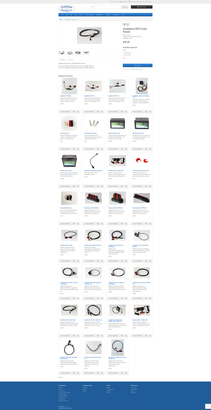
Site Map (85, 391)
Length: (124, 50)
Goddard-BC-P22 (113, 96)
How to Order (62, 391)
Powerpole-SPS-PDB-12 (140, 208)
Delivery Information (63, 401)
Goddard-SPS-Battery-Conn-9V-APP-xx (117, 357)
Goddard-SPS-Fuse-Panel (71, 19)
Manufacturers (99, 14)
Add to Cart (137, 65)
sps (62, 377)
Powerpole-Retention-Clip (141, 170)
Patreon (60, 389)
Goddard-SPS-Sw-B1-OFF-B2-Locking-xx (69, 283)
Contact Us (85, 387)
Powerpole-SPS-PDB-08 (91, 208)
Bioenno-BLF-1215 (138, 133)
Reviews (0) (70, 59)
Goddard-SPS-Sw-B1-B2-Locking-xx (116, 245)
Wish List (133, 391)
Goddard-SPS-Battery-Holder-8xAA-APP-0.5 (115, 320)
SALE (71, 14)
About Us (61, 387)
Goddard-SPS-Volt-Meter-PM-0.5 (141, 245)
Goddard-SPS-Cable (66, 245)
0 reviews (133, 69)
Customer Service (63, 397)
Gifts (76, 14)
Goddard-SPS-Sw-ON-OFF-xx (93, 320)
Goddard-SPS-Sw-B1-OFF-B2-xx (142, 283)
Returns (84, 389)
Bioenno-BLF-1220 (65, 170)
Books (81, 14)
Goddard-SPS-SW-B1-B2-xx (92, 245)
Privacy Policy (62, 399)
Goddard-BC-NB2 (65, 96)
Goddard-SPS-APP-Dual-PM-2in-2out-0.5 (68, 357)
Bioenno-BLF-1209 (114, 133)
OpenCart (66, 406)
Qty (123, 58)
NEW (67, 14)
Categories (107, 14)
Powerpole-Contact (90, 133)
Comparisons (116, 14)
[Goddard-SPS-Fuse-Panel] (89, 35)
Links (123, 14)
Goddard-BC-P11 (89, 96)
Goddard (128, 35)
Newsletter (133, 392)
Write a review (139, 69)
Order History (134, 389)
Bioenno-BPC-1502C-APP (140, 320)
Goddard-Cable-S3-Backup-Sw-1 (141, 96)
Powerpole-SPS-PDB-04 (115, 208)
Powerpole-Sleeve (65, 208)
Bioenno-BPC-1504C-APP (115, 170)
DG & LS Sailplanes (89, 14)
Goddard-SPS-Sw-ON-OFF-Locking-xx (116, 283)
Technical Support (63, 394)
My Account (133, 387)
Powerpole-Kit (64, 133)
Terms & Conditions (63, 396)
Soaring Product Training (64, 392)
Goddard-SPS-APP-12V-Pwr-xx (93, 357)
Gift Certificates (110, 389)
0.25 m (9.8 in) (127, 53)
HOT (62, 14)
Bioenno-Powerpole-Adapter (93, 170)
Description (62, 59)
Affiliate (108, 391)
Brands (108, 387)
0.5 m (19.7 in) (127, 55)
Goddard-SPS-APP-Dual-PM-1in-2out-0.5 (93, 283)
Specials (109, 392)
